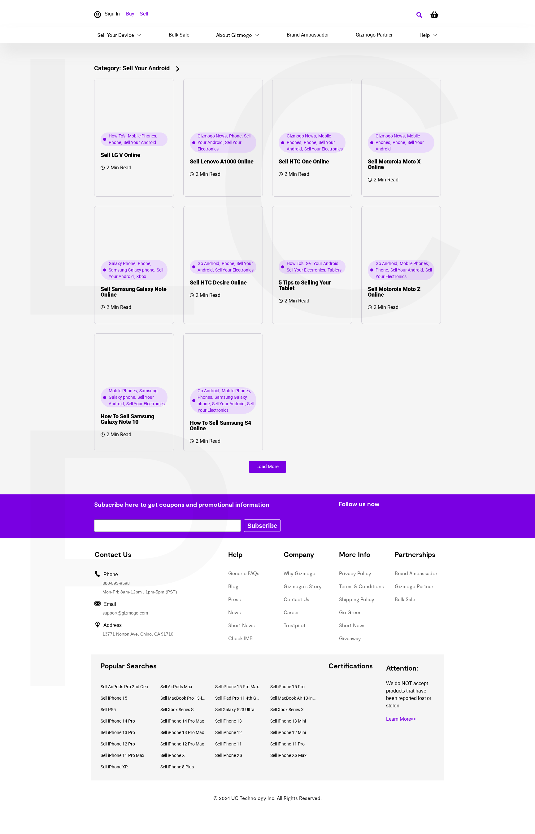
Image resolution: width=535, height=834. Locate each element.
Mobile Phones (142, 135)
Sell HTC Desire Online (218, 282)
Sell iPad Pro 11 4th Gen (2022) (238, 698)
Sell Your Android (140, 142)
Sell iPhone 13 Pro (118, 732)
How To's (117, 135)
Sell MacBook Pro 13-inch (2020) (183, 698)
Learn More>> (401, 719)
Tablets (334, 269)
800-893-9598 (116, 583)
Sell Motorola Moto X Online (394, 164)
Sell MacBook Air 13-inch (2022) (293, 698)
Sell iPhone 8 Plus (177, 766)
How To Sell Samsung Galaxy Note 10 (127, 419)
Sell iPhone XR (114, 766)
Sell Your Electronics (323, 148)
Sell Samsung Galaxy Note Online (134, 292)
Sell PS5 (108, 709)
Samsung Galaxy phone (131, 269)
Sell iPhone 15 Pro (287, 686)
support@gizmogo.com (125, 612)
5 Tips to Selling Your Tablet (305, 285)
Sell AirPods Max (176, 686)
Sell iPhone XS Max (288, 755)
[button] (419, 15)
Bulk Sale (179, 35)
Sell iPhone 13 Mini (288, 721)
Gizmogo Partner (374, 35)
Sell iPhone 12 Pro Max (182, 743)
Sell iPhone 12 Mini (288, 732)
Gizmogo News (212, 135)
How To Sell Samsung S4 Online (220, 425)
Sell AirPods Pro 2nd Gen (124, 686)
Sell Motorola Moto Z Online (394, 292)
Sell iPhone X (172, 755)
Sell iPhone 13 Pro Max (182, 732)
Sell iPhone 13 (228, 721)
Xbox (141, 276)
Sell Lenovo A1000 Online (222, 161)
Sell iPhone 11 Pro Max (122, 755)
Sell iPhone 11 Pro (287, 743)
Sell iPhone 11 (228, 743)
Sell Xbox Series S (177, 709)
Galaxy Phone (122, 263)
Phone (115, 142)
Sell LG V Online (120, 155)
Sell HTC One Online (304, 161)
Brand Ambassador (308, 35)
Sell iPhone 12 (228, 732)
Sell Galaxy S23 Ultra (234, 709)
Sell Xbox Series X (287, 709)
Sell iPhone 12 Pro (118, 743)
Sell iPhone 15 (114, 698)
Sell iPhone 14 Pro (118, 721)
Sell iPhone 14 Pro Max (182, 721)
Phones (205, 397)
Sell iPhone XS (228, 755)
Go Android (208, 263)
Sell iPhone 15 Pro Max (237, 686)
